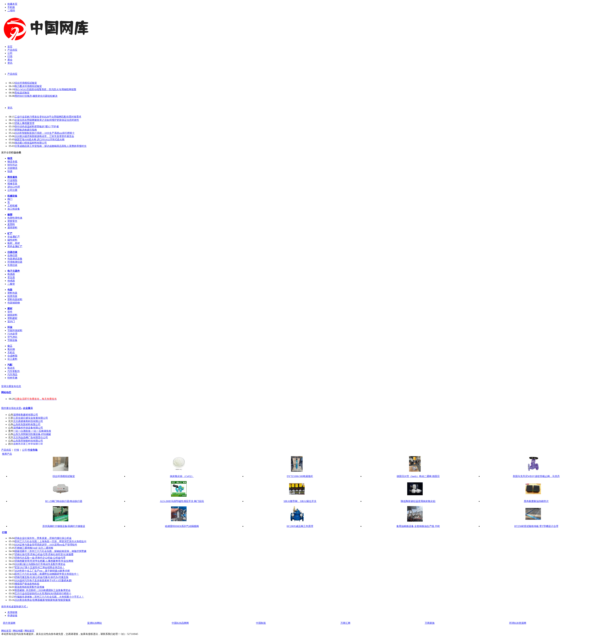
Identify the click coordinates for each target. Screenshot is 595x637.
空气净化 (12, 337)
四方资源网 (9, 623)
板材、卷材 (13, 243)
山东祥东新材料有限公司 (26, 424)
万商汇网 (345, 623)
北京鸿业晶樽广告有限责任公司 (30, 437)
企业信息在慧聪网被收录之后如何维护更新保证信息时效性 (47, 120)
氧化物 (11, 349)
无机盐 (11, 352)
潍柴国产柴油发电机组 (27, 583)
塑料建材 (12, 318)
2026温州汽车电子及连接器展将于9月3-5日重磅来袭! (43, 580)
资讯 (9, 107)
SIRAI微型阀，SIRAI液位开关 (300, 501)
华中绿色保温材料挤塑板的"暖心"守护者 (37, 126)
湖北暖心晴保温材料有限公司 (31, 142)
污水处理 (12, 333)
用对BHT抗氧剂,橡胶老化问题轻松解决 (36, 96)
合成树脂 (12, 355)
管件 (9, 311)
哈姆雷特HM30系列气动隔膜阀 (182, 526)
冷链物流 (12, 168)
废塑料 (11, 224)
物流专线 (12, 161)
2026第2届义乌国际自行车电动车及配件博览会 (40, 564)
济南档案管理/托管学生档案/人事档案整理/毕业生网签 (44, 561)
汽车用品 (12, 374)
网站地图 (18, 630)
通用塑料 (12, 227)
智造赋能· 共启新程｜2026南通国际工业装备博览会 (43, 590)
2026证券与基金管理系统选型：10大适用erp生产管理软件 (46, 544)
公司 (24, 450)
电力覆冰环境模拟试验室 (28, 86)
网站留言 (29, 630)
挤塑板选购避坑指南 (26, 129)
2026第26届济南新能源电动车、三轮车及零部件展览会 (44, 136)
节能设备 (12, 340)
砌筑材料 (12, 315)
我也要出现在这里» (11, 408)
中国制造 (261, 623)
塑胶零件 (12, 221)
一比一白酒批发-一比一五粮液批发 (32, 431)
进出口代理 (13, 187)
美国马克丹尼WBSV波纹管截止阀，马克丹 (536, 476)
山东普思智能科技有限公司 (28, 440)
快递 (9, 171)
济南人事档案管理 (24, 123)
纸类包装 (12, 296)
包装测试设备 (14, 258)
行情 (16, 450)
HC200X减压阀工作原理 (300, 526)
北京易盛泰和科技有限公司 (28, 421)
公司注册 (12, 190)
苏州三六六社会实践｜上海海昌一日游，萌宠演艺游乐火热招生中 (50, 541)
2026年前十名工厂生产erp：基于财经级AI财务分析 (42, 570)
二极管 (11, 284)
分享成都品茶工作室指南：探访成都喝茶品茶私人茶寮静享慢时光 (50, 146)
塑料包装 (12, 293)
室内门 (11, 321)
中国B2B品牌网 (180, 623)
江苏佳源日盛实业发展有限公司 (30, 418)
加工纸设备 (13, 209)
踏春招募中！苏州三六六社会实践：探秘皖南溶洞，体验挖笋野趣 (50, 551)
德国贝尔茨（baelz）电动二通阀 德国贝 (418, 476)
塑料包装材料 (14, 299)
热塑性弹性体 (14, 218)
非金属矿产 (13, 236)
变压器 (11, 277)
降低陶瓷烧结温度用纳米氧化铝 (418, 501)
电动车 (11, 368)
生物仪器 (12, 255)
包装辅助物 (13, 302)
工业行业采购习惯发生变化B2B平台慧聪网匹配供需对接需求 (48, 116)
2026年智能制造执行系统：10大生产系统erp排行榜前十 (45, 133)
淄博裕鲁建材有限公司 (25, 414)
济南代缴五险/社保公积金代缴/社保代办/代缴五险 (41, 577)
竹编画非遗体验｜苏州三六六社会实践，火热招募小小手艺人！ (49, 596)
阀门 (9, 199)
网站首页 (6, 630)
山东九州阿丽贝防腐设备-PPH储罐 (32, 434)
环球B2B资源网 (517, 623)
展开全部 (6, 152)
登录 (3, 386)
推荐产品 (7, 454)
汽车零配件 (13, 371)
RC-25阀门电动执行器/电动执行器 (63, 501)
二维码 (11, 10)
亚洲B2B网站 (94, 623)
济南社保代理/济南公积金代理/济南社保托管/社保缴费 (44, 554)
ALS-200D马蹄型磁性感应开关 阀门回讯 (182, 501)
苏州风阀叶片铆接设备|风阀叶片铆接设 (63, 526)
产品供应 (12, 74)
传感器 (11, 280)
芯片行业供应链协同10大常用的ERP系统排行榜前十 (43, 593)
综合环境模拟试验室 (26, 83)
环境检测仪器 (14, 262)
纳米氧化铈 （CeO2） (182, 476)
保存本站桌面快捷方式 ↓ (14, 606)
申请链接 (12, 615)
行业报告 (12, 180)
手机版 (11, 7)
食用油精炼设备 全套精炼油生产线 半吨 (418, 526)
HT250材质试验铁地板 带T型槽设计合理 (536, 526)
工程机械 (12, 205)
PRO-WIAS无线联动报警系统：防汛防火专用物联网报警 (45, 89)
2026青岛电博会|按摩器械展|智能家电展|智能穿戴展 (43, 600)
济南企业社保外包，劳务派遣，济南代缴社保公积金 (43, 538)
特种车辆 (12, 377)
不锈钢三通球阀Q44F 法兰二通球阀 (34, 548)
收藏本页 (12, 4)
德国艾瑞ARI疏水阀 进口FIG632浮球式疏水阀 (39, 139)
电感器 (11, 274)
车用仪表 (12, 265)
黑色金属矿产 (14, 246)
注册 (8, 386)
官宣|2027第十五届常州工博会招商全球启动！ (40, 567)
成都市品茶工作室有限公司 (28, 444)
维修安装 (12, 183)
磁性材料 (12, 240)
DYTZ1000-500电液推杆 (300, 476)
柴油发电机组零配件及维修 (29, 587)
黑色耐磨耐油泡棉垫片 (536, 501)
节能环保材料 (14, 330)
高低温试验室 (22, 92)
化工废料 (12, 359)
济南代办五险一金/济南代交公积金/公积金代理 (40, 557)
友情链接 (12, 612)
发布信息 (16, 386)
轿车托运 (12, 164)
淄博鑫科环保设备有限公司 (28, 427)
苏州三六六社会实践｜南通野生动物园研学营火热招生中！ (47, 574)
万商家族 (430, 623)
